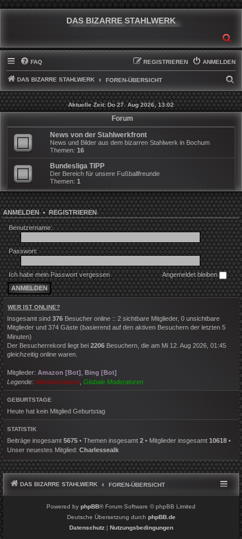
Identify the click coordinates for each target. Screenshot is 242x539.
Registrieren (73, 212)
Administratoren (57, 381)
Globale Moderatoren (113, 381)
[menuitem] (31, 62)
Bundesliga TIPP (77, 166)
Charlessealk (99, 449)
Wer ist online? (34, 307)
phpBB (89, 506)
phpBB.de (162, 517)
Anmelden (21, 212)
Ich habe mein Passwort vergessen (59, 274)
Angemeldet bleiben (190, 274)
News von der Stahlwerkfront (98, 135)
